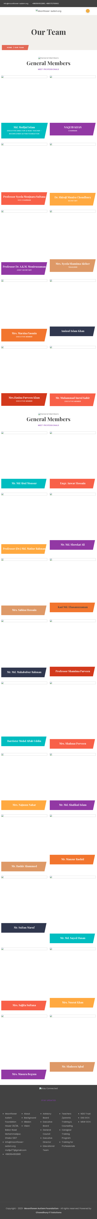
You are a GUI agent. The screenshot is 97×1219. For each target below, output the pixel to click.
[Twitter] (12, 1179)
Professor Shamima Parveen (73, 671)
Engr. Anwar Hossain (73, 483)
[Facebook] (6, 1164)
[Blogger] (12, 1187)
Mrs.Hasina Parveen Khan (24, 397)
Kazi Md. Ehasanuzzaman (73, 607)
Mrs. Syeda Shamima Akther (73, 263)
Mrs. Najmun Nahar (24, 804)
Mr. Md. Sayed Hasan (72, 938)
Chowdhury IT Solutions (48, 1212)
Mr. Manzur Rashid (72, 859)
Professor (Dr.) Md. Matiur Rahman (24, 548)
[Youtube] (6, 1179)
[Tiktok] (6, 1195)
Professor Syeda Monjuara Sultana (24, 196)
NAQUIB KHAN (73, 127)
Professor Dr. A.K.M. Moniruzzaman (24, 266)
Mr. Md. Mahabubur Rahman (24, 672)
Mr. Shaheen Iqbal (73, 1066)
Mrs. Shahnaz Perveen (72, 743)
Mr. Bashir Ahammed (24, 866)
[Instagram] (12, 1164)
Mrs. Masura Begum (24, 1074)
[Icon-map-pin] (12, 1172)
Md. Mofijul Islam (24, 127)
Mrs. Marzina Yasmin (24, 333)
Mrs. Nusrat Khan (72, 1002)
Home (9, 47)
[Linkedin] (6, 1172)
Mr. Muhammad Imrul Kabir (73, 398)
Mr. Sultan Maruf (24, 927)
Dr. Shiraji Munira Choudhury (73, 197)
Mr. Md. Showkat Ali (73, 544)
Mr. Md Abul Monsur (24, 483)
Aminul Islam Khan (72, 331)
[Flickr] (6, 1187)
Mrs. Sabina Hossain (24, 610)
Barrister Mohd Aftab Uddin (24, 741)
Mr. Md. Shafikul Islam (73, 804)
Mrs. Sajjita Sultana (24, 1005)
